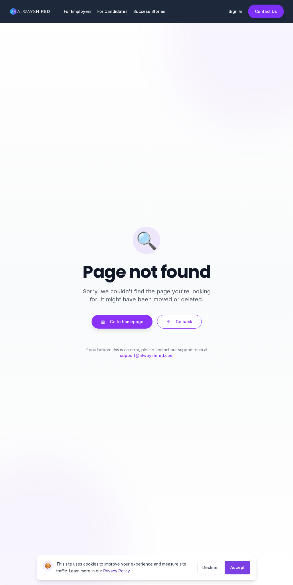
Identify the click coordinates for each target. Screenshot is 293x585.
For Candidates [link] (112, 11)
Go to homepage (126, 321)
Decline (209, 567)
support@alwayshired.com (146, 355)
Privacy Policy (116, 570)
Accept (237, 567)
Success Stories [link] (149, 11)
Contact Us (266, 11)
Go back (184, 321)
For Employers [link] (78, 11)
